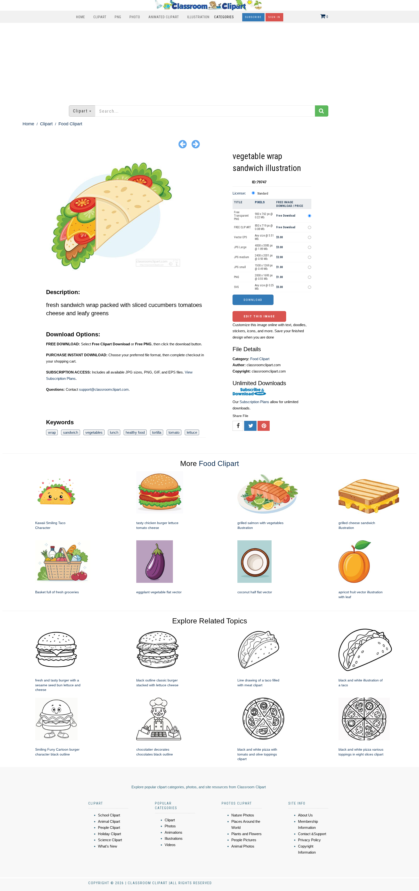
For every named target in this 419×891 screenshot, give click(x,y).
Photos (170, 826)
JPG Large (240, 247)
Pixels (260, 202)
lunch (114, 432)
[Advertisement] (209, 62)
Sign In (274, 17)
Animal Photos (242, 846)
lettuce (192, 432)
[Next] (196, 143)
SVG (236, 287)
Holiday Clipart (109, 834)
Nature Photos (242, 815)
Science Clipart (110, 840)
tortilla (156, 432)
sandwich (70, 432)
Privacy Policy (309, 840)
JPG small (240, 267)
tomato (174, 432)
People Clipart (109, 827)
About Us (305, 815)
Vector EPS (240, 237)
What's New (107, 846)
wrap (52, 432)
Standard (262, 193)
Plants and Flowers (246, 834)
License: (239, 193)
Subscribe (253, 17)
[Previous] (182, 143)
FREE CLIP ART (242, 227)
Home (80, 17)
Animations (173, 832)
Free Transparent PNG (241, 216)
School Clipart (109, 815)
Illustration (198, 17)
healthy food (135, 432)
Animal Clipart (109, 821)
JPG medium (241, 257)
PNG (118, 17)
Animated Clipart (163, 17)
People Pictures (243, 840)
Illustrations (174, 838)
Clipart (99, 17)
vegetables (94, 432)
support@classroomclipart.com (104, 389)
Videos (170, 845)
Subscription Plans (254, 402)
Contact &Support (312, 834)
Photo (134, 17)
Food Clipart (70, 123)
